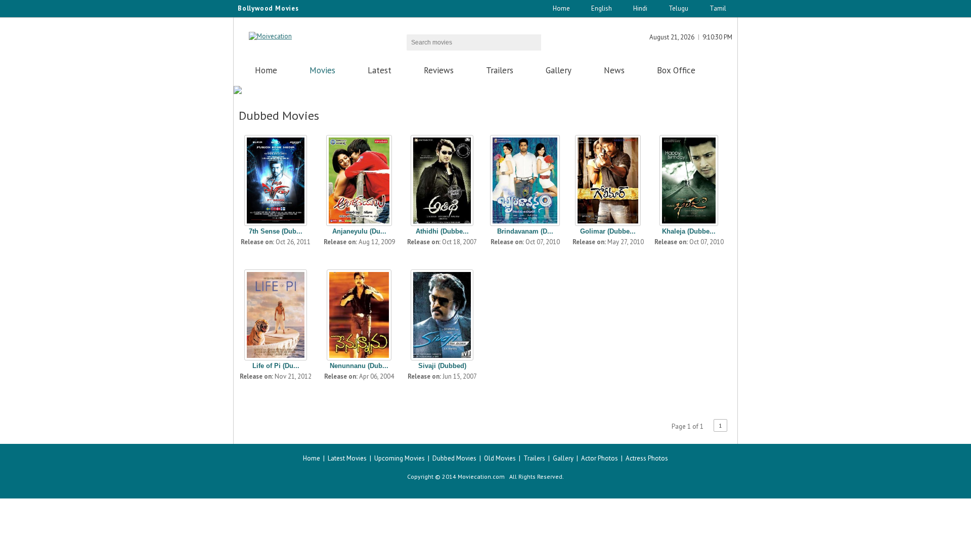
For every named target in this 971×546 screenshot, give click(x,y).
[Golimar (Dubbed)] (608, 178)
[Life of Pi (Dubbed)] (276, 312)
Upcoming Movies (399, 458)
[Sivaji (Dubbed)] (442, 312)
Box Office (676, 70)
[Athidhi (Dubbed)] (442, 178)
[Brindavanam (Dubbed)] (525, 178)
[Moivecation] (270, 36)
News (614, 70)
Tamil (718, 8)
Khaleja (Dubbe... (689, 231)
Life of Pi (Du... (275, 366)
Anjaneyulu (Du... (359, 231)
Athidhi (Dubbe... (442, 231)
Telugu (678, 8)
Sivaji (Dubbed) (442, 366)
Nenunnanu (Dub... (359, 366)
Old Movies (500, 458)
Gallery (558, 70)
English (601, 8)
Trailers (499, 70)
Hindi (640, 8)
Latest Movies (347, 458)
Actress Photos (647, 458)
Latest (379, 70)
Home (561, 8)
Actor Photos (599, 458)
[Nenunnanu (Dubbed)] (359, 312)
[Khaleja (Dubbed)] (689, 178)
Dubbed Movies (454, 458)
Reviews (439, 70)
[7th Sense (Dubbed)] (276, 178)
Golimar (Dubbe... (608, 231)
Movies (322, 70)
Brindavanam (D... (525, 231)
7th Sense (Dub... (275, 231)
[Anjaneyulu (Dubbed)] (359, 178)
